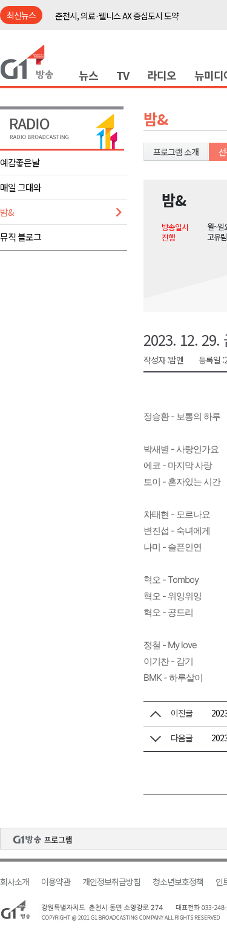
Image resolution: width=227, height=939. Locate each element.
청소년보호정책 (178, 882)
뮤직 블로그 (20, 236)
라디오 (161, 75)
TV (122, 75)
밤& (7, 212)
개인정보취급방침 (111, 882)
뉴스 (88, 75)
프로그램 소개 (176, 152)
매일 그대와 (20, 187)
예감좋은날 (19, 162)
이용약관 (55, 882)
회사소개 (14, 882)
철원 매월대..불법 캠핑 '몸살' (101, 24)
